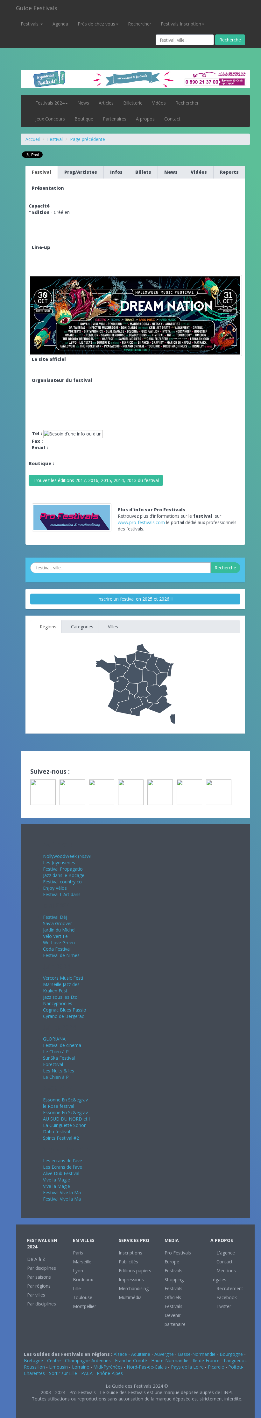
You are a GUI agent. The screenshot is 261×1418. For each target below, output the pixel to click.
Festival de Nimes (61, 955)
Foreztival (53, 1064)
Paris (78, 1253)
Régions (47, 627)
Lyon (78, 1271)
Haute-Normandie (169, 1360)
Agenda (60, 24)
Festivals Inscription (181, 24)
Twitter (223, 1306)
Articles (106, 103)
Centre (54, 1360)
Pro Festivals (178, 1253)
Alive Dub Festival (61, 1173)
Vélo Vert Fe (55, 936)
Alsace (120, 1354)
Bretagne (33, 1360)
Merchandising (134, 1288)
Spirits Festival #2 (61, 1138)
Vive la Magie (56, 1180)
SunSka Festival (59, 1058)
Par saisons (39, 1277)
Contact (172, 119)
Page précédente (87, 139)
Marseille (82, 1262)
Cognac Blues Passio (64, 1010)
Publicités (128, 1262)
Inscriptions (130, 1253)
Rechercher (139, 24)
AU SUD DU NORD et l (66, 1119)
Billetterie (133, 103)
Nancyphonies (57, 1003)
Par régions (39, 1286)
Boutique (83, 119)
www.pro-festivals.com (141, 522)
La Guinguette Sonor (64, 1125)
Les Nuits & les (58, 1071)
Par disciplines (41, 1268)
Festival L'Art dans (62, 894)
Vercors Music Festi (63, 978)
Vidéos (159, 103)
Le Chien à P (56, 1052)
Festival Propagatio (63, 869)
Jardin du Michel (59, 930)
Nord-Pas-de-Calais (147, 1367)
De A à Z (36, 1259)
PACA (87, 1373)
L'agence (225, 1253)
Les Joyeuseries (59, 862)
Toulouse (82, 1297)
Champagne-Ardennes (88, 1360)
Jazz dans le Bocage (63, 875)
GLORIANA (54, 1039)
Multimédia (130, 1297)
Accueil (32, 139)
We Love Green (59, 942)
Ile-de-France (206, 1360)
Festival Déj (55, 917)
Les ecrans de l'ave (62, 1161)
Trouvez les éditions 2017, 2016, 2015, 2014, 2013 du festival (96, 480)
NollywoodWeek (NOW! (67, 856)
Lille (77, 1288)
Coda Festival (57, 949)
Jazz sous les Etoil (61, 997)
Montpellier (84, 1306)
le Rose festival (58, 1106)
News (83, 103)
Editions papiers (135, 1271)
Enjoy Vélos (55, 888)
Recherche (230, 40)
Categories (81, 627)
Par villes (36, 1295)
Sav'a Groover (57, 923)
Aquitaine (140, 1354)
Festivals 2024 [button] (50, 103)
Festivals (30, 24)
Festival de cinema (62, 1045)
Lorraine (80, 1367)
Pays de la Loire (187, 1367)
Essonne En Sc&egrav (65, 1100)
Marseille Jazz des (61, 984)
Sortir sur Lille (63, 1373)
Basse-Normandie (196, 1354)
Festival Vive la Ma (62, 1192)
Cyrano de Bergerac (63, 1016)
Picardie (216, 1367)
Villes (112, 627)
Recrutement (229, 1288)
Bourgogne (231, 1354)
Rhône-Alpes (110, 1373)
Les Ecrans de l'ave (62, 1167)
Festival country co (62, 882)
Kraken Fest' (55, 991)
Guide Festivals (36, 8)
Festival (55, 139)
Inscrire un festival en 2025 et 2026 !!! (135, 599)
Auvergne (164, 1354)
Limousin (58, 1367)
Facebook (226, 1297)
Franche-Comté (131, 1360)
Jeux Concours (50, 119)
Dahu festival (56, 1132)
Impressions (131, 1279)
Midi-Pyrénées (108, 1367)
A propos (145, 119)
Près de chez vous (96, 24)
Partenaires (114, 119)
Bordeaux (83, 1279)
